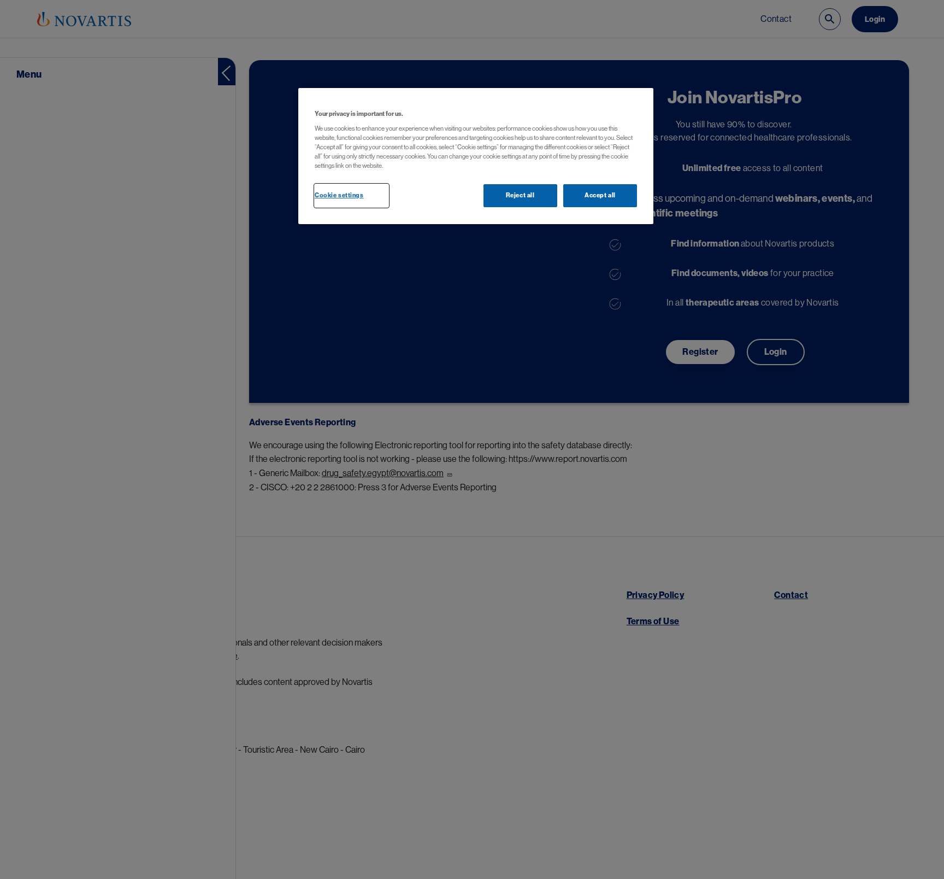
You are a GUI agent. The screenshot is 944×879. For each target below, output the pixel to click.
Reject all (520, 195)
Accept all (600, 195)
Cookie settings (339, 195)
